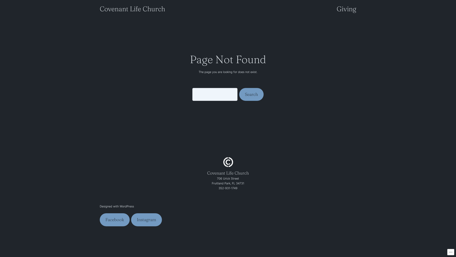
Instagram (146, 219)
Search (251, 94)
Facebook (114, 219)
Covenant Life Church (132, 9)
